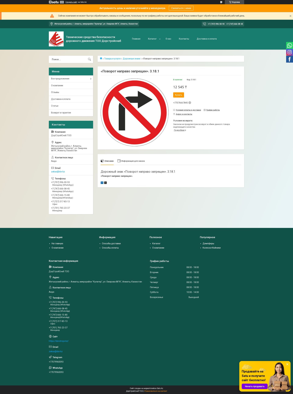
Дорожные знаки (131, 58)
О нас (168, 39)
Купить (178, 95)
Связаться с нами (181, 8)
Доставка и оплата (207, 39)
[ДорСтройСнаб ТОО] (56, 38)
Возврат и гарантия (61, 112)
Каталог (152, 39)
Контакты (184, 39)
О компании (57, 85)
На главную (57, 243)
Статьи (54, 106)
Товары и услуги (112, 58)
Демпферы (208, 243)
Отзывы (55, 92)
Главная (136, 39)
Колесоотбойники (212, 248)
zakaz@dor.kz (58, 171)
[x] (105, 183)
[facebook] (102, 183)
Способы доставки (111, 243)
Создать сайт (71, 2)
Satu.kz (160, 388)
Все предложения (60, 78)
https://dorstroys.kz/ (59, 341)
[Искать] (89, 59)
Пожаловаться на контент (156, 391)
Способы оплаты (110, 248)
